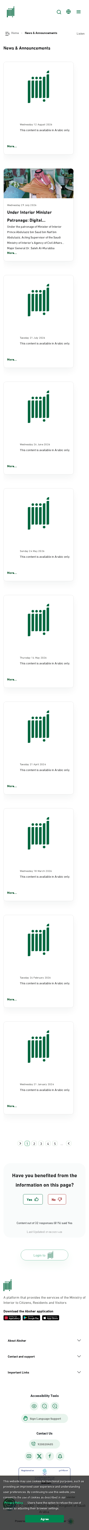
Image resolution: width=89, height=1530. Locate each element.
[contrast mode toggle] (34, 1406)
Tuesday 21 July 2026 (32, 337)
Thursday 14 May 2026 (33, 657)
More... (12, 146)
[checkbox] (33, 1199)
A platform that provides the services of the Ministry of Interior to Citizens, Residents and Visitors (44, 1300)
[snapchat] (60, 1456)
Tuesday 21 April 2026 (33, 764)
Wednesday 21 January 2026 (37, 1083)
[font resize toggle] (44, 1406)
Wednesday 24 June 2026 (35, 444)
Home (15, 32)
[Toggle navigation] (78, 12)
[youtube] (29, 1456)
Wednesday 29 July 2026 (22, 204)
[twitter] (39, 1456)
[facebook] (49, 1456)
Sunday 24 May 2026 (32, 550)
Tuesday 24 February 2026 (35, 977)
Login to (39, 1255)
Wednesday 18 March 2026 (36, 870)
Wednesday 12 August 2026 (36, 124)
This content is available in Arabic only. (45, 129)
